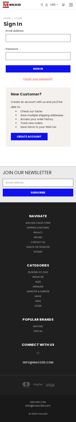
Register (44, 247)
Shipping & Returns (38, 227)
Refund (38, 237)
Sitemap (38, 251)
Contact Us (38, 242)
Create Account (29, 136)
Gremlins (38, 286)
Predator (38, 277)
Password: (12, 49)
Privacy (38, 232)
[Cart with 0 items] (63, 4)
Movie (38, 296)
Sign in (30, 247)
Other (38, 305)
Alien (38, 281)
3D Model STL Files (38, 272)
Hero (38, 301)
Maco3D (38, 326)
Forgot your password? (38, 79)
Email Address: (15, 31)
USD (53, 4)
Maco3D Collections (38, 222)
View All (38, 331)
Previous (6, 418)
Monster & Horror (38, 291)
